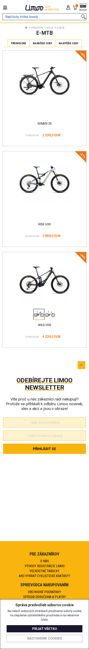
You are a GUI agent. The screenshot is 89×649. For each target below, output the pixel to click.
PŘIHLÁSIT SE (44, 449)
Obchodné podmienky (44, 592)
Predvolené (18, 43)
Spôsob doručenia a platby (44, 597)
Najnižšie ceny (42, 43)
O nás (44, 561)
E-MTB (60, 27)
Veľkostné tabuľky (44, 571)
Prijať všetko (44, 629)
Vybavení (37, 27)
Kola (49, 27)
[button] (83, 7)
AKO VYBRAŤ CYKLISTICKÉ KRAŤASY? (44, 576)
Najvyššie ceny (68, 43)
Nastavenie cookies (44, 638)
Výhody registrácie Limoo (45, 566)
